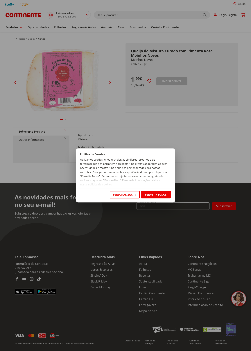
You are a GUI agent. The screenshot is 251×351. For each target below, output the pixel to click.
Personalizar (122, 194)
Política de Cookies (100, 184)
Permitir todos (156, 194)
